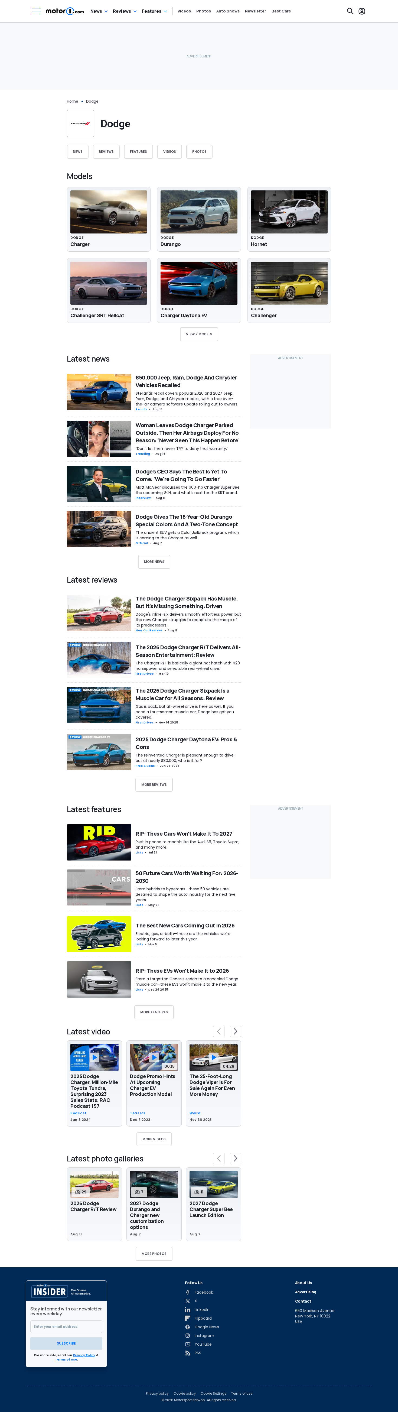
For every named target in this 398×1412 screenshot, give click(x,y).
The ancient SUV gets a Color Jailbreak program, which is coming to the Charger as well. (187, 535)
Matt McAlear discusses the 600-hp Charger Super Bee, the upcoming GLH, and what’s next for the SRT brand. (188, 490)
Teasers (137, 1113)
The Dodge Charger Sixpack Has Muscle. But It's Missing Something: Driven (187, 602)
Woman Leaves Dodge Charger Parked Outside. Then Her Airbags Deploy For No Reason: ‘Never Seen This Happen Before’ (188, 432)
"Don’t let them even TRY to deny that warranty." (182, 448)
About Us (303, 1282)
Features (151, 11)
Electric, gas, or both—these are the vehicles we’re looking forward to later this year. (183, 936)
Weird (195, 1113)
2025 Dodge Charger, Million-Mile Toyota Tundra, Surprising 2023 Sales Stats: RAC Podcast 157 (94, 1091)
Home (72, 101)
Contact (303, 1301)
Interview (143, 498)
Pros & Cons (145, 766)
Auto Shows (228, 11)
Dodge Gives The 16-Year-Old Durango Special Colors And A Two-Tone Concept (187, 520)
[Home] (65, 11)
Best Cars (281, 11)
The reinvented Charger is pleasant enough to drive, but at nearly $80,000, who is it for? (185, 757)
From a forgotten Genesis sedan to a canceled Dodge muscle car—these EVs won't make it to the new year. (187, 981)
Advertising (305, 1291)
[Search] (350, 11)
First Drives (145, 674)
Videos (184, 11)
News (96, 11)
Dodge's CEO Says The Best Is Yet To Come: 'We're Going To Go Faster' (181, 475)
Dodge (92, 101)
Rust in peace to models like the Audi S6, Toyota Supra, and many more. (187, 844)
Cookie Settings (213, 1393)
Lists (139, 853)
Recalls (141, 409)
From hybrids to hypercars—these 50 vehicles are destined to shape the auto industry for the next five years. (186, 894)
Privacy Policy (84, 1355)
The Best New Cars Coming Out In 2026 (185, 925)
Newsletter (255, 11)
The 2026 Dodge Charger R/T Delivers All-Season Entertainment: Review (188, 651)
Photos (203, 11)
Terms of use (241, 1393)
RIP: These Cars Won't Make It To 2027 (184, 833)
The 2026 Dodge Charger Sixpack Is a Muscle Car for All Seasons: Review (183, 694)
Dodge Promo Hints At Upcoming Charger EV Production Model (152, 1085)
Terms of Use (66, 1359)
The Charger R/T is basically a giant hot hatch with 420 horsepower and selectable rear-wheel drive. (188, 665)
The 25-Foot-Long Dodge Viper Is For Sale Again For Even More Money (212, 1085)
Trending (143, 454)
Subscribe (66, 1343)
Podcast (78, 1113)
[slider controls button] (218, 1031)
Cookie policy (185, 1393)
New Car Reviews (149, 630)
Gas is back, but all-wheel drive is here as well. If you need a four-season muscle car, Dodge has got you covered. (185, 712)
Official (142, 543)
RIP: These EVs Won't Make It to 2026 (182, 970)
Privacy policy (157, 1393)
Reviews (122, 11)
